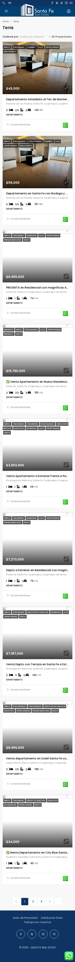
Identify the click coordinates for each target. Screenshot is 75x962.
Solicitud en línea (51, 918)
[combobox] (35, 36)
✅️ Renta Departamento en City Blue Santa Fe (38, 853)
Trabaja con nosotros (37, 922)
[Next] (49, 901)
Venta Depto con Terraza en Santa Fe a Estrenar (40, 664)
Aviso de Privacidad (25, 918)
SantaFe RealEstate (20, 124)
